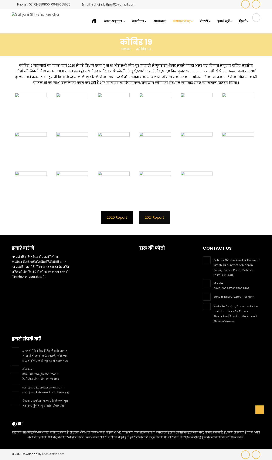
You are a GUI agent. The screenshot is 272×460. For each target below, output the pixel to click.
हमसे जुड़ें (223, 21)
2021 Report (154, 217)
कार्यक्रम (138, 21)
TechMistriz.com (53, 454)
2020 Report (117, 217)
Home (126, 49)
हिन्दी (242, 21)
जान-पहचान (113, 21)
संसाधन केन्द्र (182, 21)
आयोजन (159, 21)
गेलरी (204, 21)
